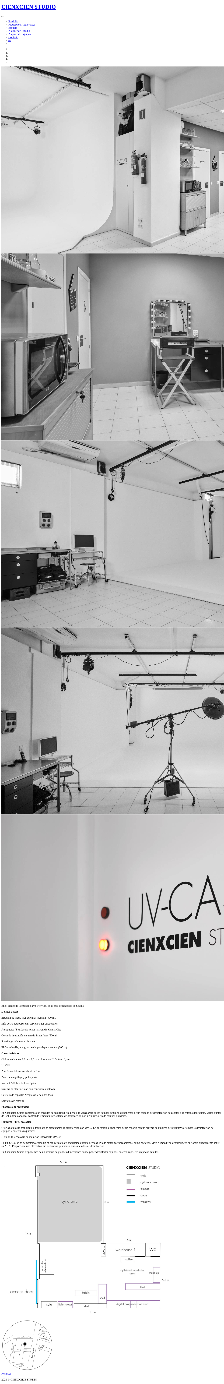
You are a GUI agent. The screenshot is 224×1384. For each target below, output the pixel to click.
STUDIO (28, 7)
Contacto (13, 37)
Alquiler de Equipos (19, 34)
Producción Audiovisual (21, 24)
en (9, 40)
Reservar (6, 1373)
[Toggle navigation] (2, 16)
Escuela (12, 27)
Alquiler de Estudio (19, 30)
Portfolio (13, 21)
